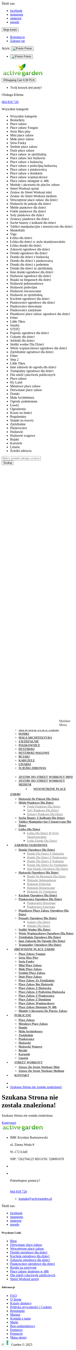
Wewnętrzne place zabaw (27, 1248)
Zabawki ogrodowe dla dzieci (30, 1260)
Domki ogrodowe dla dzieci (28, 1252)
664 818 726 (10, 102)
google (14, 22)
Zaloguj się (17, 41)
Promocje (16, 1333)
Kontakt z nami (20, 1318)
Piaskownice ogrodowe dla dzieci (32, 1264)
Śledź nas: (8, 3)
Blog (13, 1241)
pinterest (15, 18)
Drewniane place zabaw (26, 1245)
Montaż (15, 1314)
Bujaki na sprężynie (23, 1267)
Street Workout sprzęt (24, 1279)
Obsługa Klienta (12, 95)
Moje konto (10, 29)
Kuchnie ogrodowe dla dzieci (29, 1256)
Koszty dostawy (21, 1303)
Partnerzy (16, 1330)
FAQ (13, 1295)
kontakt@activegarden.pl (35, 1198)
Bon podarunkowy (22, 1326)
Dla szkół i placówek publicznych (32, 1275)
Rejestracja (17, 37)
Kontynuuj (9, 1122)
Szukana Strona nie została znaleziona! (36, 1087)
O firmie (15, 1299)
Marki (14, 1322)
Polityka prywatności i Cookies (31, 1307)
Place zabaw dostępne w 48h (29, 1271)
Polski (28, 48)
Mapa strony (18, 1337)
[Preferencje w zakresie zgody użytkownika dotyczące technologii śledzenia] (7, 1343)
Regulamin (17, 1311)
